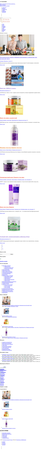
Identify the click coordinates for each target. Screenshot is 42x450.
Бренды (3, 30)
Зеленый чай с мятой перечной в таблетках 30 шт (15, 236)
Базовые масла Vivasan (8, 268)
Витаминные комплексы (4, 90)
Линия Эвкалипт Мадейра (9, 279)
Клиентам (4, 11)
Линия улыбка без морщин (7, 271)
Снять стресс (4, 345)
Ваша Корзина (5, 292)
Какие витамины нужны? (5, 5)
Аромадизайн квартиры (6, 347)
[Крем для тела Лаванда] (14, 204)
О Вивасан (4, 7)
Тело (3, 25)
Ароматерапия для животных (7, 291)
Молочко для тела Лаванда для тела (11, 147)
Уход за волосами (5, 348)
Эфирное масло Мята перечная (8, 358)
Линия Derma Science (6, 270)
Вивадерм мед (4, 274)
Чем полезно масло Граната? (7, 344)
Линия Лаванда (14, 179)
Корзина (3, 444)
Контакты (4, 12)
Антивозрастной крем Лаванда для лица (12, 177)
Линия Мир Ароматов (6, 265)
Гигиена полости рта (8, 285)
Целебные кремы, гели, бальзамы (24, 179)
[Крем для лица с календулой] (14, 115)
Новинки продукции (22, 120)
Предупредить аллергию (6, 346)
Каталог (3, 442)
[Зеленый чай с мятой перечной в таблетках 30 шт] (14, 234)
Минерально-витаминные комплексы (9, 281)
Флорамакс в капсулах (6, 354)
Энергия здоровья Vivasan (8, 439)
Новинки (4, 29)
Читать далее (2, 64)
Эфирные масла (7, 266)
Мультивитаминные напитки (7, 282)
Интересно (6, 61)
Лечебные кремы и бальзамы (7, 275)
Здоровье (4, 26)
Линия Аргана (7, 280)
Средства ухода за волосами (7, 288)
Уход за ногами (7, 287)
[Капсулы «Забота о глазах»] (14, 85)
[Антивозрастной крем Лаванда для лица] (14, 174)
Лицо (3, 24)
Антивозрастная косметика (7, 272)
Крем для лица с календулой (8, 118)
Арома (3, 27)
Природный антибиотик (6, 343)
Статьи (9, 61)
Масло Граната (3, 4)
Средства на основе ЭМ (8, 267)
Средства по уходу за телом (7, 284)
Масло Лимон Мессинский (7, 356)
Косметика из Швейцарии (21, 439)
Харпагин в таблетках (6, 360)
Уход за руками (7, 286)
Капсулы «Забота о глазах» (8, 88)
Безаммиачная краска (6, 349)
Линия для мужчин (5, 269)
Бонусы (3, 8)
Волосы (3, 25)
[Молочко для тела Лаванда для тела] (14, 145)
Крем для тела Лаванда (7, 207)
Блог (3, 31)
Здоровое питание (5, 283)
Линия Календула (15, 120)
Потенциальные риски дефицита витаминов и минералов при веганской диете (17, 305)
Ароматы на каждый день (7, 342)
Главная (3, 441)
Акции (3, 10)
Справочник (4, 9)
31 (2, 248)
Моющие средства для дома (7, 290)
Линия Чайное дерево (8, 276)
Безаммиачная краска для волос (8, 289)
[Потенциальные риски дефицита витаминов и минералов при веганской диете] (6, 304)
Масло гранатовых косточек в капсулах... (7, 3)
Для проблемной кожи (6, 273)
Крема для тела (10, 337)
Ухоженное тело (17, 209)
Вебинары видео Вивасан (7, 350)
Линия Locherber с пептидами (5, 120)
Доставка (4, 443)
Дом (3, 28)
